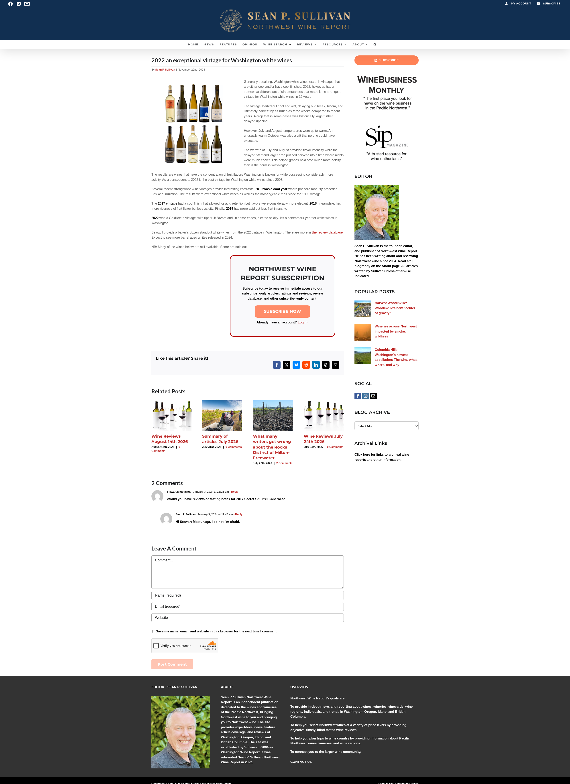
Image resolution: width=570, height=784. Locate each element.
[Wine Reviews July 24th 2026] (324, 402)
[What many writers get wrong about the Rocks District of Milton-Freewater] (273, 402)
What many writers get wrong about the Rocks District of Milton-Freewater (272, 447)
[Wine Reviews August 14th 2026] (171, 402)
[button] (375, 44)
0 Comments (234, 447)
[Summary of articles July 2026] (222, 402)
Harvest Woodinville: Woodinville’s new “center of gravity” (395, 308)
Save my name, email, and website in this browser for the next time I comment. (216, 631)
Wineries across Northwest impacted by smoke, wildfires (396, 331)
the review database (327, 232)
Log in (302, 322)
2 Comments (284, 463)
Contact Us (301, 762)
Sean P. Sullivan (165, 69)
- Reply (233, 491)
